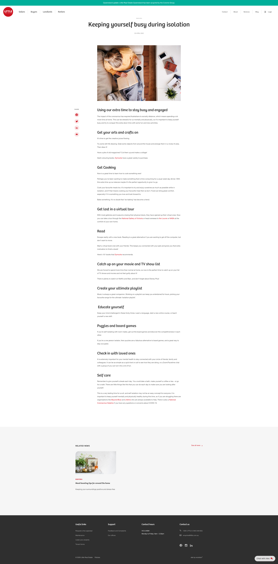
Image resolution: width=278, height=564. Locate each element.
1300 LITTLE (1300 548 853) (193, 531)
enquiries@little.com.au (191, 535)
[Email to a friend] (77, 134)
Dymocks (118, 158)
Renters (61, 12)
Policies (97, 557)
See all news (195, 445)
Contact (225, 12)
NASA (172, 218)
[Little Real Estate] (8, 12)
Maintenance (79, 535)
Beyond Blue (116, 400)
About (235, 12)
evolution (199, 557)
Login (270, 12)
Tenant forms (80, 544)
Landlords (47, 12)
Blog (257, 12)
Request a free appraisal (83, 531)
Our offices (112, 535)
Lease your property (82, 540)
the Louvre (163, 218)
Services (247, 12)
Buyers (34, 12)
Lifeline (128, 400)
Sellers (22, 12)
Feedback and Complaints (117, 531)
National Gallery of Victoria (132, 218)
